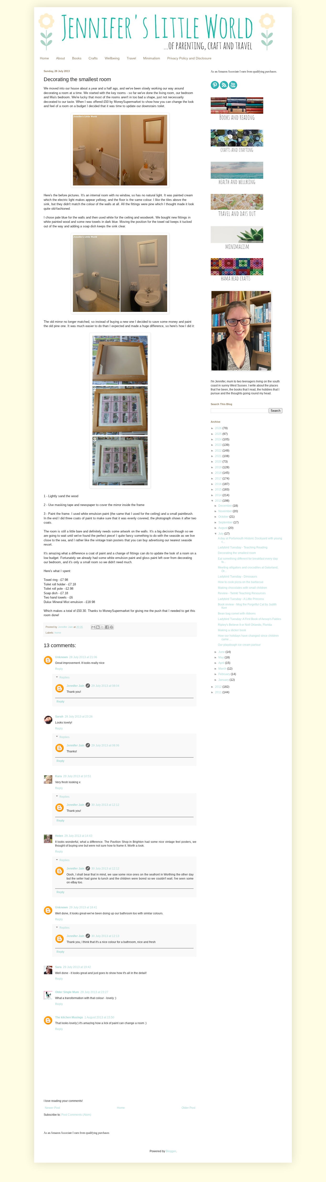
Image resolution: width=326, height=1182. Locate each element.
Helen (59, 836)
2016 (218, 484)
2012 (218, 686)
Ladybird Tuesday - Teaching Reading (243, 547)
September (225, 522)
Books (76, 58)
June (222, 652)
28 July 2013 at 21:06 (83, 657)
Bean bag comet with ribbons (237, 613)
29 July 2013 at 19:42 (77, 967)
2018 (218, 472)
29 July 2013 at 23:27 (94, 992)
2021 (218, 456)
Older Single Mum (67, 992)
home (58, 632)
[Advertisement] (240, 732)
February (224, 674)
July (221, 533)
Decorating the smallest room (237, 553)
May (221, 657)
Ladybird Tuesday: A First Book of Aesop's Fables (249, 619)
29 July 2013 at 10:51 (77, 776)
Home (44, 58)
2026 (218, 428)
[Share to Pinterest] (111, 627)
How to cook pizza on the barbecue (240, 582)
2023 (218, 445)
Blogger (171, 1151)
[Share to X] (102, 627)
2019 (218, 467)
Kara (58, 776)
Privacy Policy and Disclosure (189, 58)
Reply (59, 669)
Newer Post (52, 1107)
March (222, 668)
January (224, 680)
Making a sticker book (232, 630)
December (225, 505)
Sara (58, 967)
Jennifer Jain (75, 685)
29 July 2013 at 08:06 (105, 745)
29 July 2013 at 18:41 (83, 907)
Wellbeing (112, 58)
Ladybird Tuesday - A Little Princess (241, 599)
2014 (218, 495)
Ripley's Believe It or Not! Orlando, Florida (245, 624)
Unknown (61, 657)
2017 (218, 478)
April (221, 663)
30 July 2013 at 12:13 (105, 936)
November (225, 511)
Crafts (93, 58)
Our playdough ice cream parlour (239, 644)
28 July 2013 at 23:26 (79, 716)
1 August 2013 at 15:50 (99, 1017)
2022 (218, 450)
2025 (218, 434)
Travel (131, 58)
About (60, 58)
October (223, 516)
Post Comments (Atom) (76, 1114)
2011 (218, 692)
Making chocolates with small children (242, 587)
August (223, 528)
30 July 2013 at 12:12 (105, 805)
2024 (218, 439)
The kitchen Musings (69, 1017)
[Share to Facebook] (107, 627)
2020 (218, 461)
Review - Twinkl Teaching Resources (242, 593)
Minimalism (151, 58)
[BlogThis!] (97, 627)
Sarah (59, 716)
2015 (218, 489)
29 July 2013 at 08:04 (105, 685)
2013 (218, 500)
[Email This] (93, 627)
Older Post (188, 1107)
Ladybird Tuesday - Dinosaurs (237, 576)
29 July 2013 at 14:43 (78, 836)
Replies (64, 677)
